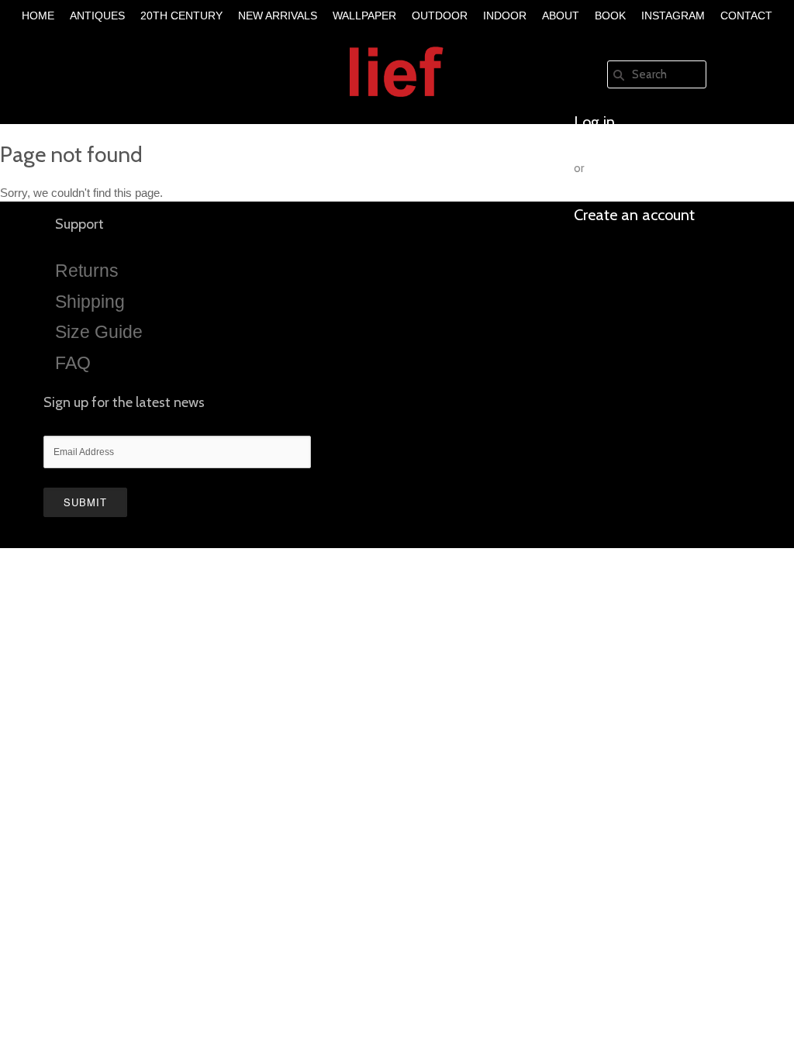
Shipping (90, 301)
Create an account (634, 214)
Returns (87, 270)
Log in (594, 121)
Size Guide (99, 332)
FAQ (73, 363)
